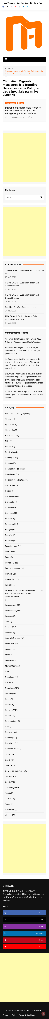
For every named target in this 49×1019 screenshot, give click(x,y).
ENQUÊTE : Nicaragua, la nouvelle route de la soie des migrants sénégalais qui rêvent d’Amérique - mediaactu (23, 377)
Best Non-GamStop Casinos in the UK (21, 307)
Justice (8, 627)
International (10, 103)
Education (9, 524)
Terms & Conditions (27, 1015)
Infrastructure (10, 605)
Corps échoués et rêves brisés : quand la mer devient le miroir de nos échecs (24, 394)
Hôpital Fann (10, 579)
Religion (8, 732)
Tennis (8, 793)
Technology (10, 788)
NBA (7, 671)
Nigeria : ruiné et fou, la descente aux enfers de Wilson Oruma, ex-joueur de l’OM (23, 351)
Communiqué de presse (15, 469)
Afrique (8, 419)
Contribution (10, 474)
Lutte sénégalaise (12, 638)
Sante (7, 754)
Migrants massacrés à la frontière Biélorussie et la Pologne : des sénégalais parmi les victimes (23, 110)
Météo (7, 655)
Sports (8, 782)
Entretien (9, 541)
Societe (8, 776)
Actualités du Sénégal (14, 414)
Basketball (9, 436)
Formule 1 (9, 574)
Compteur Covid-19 (24, 3)
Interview (9, 616)
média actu (9, 644)
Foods (7, 557)
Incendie (8, 585)
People (8, 705)
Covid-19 (9, 485)
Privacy (6, 1015)
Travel (7, 804)
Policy (14, 1015)
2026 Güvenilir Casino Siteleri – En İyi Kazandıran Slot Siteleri (21, 317)
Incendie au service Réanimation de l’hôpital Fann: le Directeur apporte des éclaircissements (24, 593)
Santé (7, 760)
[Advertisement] (24, 157)
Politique (9, 710)
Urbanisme (9, 810)
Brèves (8, 447)
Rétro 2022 (10, 743)
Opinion (8, 694)
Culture (8, 491)
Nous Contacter (9, 3)
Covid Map (38, 3)
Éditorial (8, 519)
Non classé (10, 688)
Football (8, 563)
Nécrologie (9, 677)
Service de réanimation (15, 771)
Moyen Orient (10, 666)
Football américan (12, 568)
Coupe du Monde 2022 (14, 480)
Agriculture (9, 425)
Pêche (8, 699)
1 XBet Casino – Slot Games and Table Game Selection (24, 272)
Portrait (8, 716)
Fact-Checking (11, 546)
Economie (9, 513)
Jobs (7, 622)
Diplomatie (9, 502)
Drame (8, 508)
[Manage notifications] (43, 1014)
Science (8, 765)
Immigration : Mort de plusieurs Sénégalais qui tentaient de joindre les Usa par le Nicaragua (24, 383)
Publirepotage (11, 721)
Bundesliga (10, 452)
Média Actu (7, 900)
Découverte (10, 496)
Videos (8, 815)
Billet (7, 441)
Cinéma (8, 463)
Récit (7, 727)
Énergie (8, 530)
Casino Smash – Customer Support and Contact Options (22, 284)
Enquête (8, 535)
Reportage (9, 738)
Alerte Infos (10, 430)
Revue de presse (12, 749)
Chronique (9, 458)
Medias (8, 649)
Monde (20, 103)
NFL (7, 682)
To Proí (8, 799)
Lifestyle (8, 633)
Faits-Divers (10, 552)
